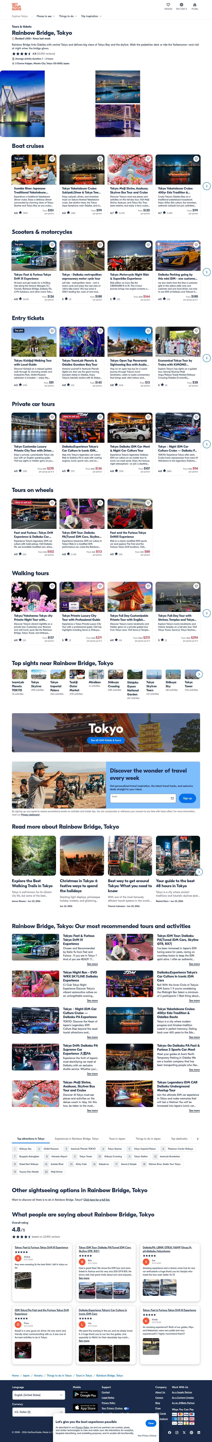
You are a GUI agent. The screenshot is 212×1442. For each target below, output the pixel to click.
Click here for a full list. (96, 1199)
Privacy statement (30, 814)
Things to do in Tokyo (59, 1375)
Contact (106, 1392)
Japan (26, 1375)
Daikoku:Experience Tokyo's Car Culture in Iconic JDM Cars (103, 1312)
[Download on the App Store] (85, 1408)
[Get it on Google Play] (85, 1394)
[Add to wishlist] (52, 159)
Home (15, 1375)
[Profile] (194, 4)
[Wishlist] (168, 4)
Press (158, 1408)
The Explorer (161, 1419)
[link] (19, 683)
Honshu (38, 1375)
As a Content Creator (183, 1397)
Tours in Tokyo (84, 1375)
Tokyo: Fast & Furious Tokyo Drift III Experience (41, 1247)
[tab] (31, 1138)
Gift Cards (160, 1413)
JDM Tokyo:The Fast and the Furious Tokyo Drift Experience (42, 1312)
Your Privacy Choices (112, 1408)
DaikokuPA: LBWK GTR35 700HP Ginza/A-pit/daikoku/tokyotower (167, 1249)
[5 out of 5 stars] (42, 1252)
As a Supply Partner (182, 1392)
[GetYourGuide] (16, 6)
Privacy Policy (108, 1403)
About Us (160, 1392)
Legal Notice (108, 1397)
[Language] (181, 4)
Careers (159, 1397)
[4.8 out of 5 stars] (22, 54)
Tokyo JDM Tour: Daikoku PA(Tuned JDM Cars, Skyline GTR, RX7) (105, 1249)
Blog (157, 1403)
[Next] (207, 186)
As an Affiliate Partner (183, 1403)
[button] (19, 683)
